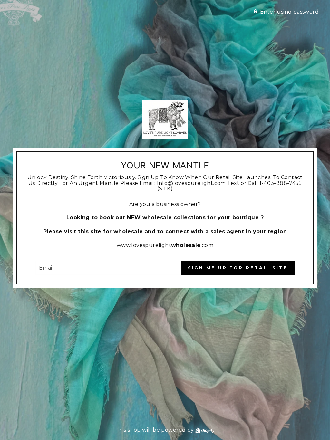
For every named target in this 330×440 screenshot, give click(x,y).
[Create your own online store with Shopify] (205, 430)
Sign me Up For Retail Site (238, 267)
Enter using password (289, 12)
